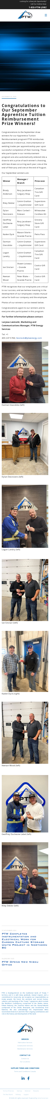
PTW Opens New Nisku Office (20, 963)
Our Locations (25, 1062)
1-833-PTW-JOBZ (38, 7)
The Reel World (8, 1094)
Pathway (18, 1094)
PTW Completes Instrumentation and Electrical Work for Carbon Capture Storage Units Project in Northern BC (24, 940)
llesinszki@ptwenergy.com (29, 338)
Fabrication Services (25, 1043)
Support (26, 1094)
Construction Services (25, 1046)
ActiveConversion (43, 1098)
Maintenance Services (25, 1049)
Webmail (27, 1091)
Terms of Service (8, 1091)
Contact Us (25, 1059)
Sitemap (19, 1091)
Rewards (36, 1091)
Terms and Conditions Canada (25, 1071)
